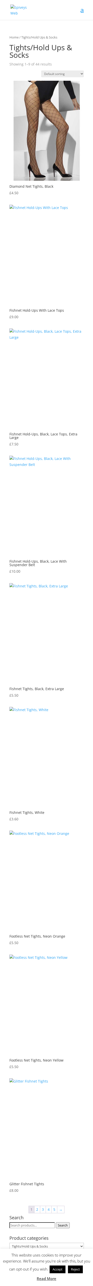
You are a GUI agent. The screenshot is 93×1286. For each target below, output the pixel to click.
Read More (46, 1278)
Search (63, 1225)
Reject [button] (75, 1269)
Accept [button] (57, 1269)
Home (14, 37)
